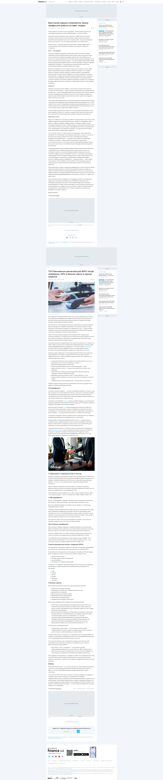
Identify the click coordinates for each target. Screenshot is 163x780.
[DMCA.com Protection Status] (50, 779)
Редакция (54, 760)
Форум (113, 1)
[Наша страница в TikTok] (59, 756)
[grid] (81, 493)
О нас (49, 760)
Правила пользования (106, 760)
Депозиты (104, 1)
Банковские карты (88, 1)
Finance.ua (50, 242)
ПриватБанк (88, 346)
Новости (71, 1)
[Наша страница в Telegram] (49, 756)
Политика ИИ (75, 760)
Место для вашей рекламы (81, 10)
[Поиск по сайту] (123, 2)
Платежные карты (81, 688)
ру (118, 1)
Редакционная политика (64, 760)
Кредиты (81, 1)
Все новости (56, 242)
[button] (78, 731)
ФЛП (74, 688)
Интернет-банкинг (90, 688)
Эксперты (82, 760)
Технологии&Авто (61, 28)
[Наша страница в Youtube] (55, 756)
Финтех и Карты (60, 279)
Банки (109, 1)
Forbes (57, 195)
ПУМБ (55, 564)
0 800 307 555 (52, 1)
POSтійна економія (57, 430)
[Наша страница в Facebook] (52, 756)
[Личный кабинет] (120, 2)
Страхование (97, 1)
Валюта (76, 1)
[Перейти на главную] (42, 2)
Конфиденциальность (53, 763)
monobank (66, 401)
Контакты (62, 763)
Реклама (89, 760)
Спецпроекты (95, 760)
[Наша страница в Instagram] (62, 756)
